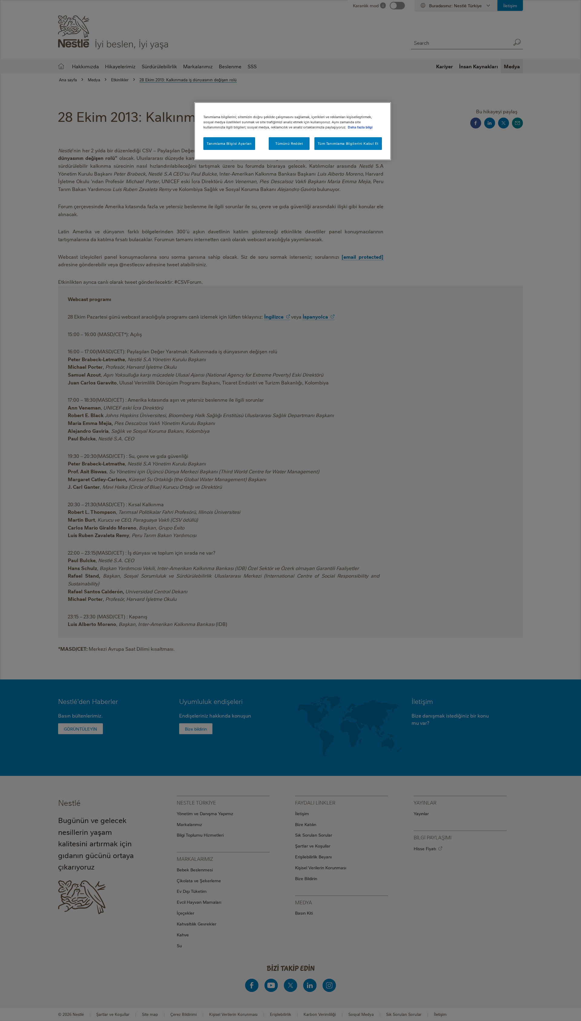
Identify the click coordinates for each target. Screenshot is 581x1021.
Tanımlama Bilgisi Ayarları (229, 143)
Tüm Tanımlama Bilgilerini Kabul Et (348, 143)
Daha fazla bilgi (360, 127)
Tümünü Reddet (289, 143)
